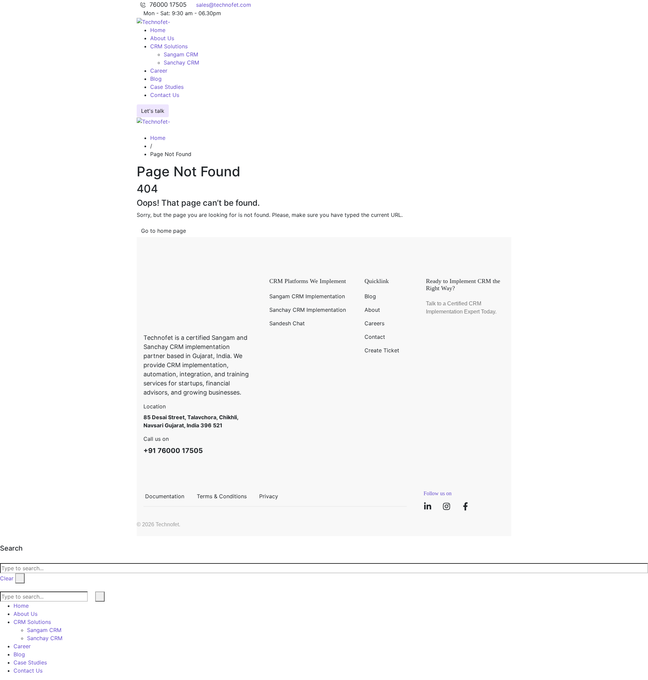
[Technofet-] (153, 21)
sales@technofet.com (223, 4)
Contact (374, 336)
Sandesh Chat (287, 323)
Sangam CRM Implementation (307, 296)
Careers (374, 323)
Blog (370, 296)
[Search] (139, 129)
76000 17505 (168, 4)
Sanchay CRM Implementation (307, 309)
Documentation (164, 496)
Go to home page (163, 230)
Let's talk (152, 110)
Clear (7, 578)
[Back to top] (2, 540)
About (372, 309)
